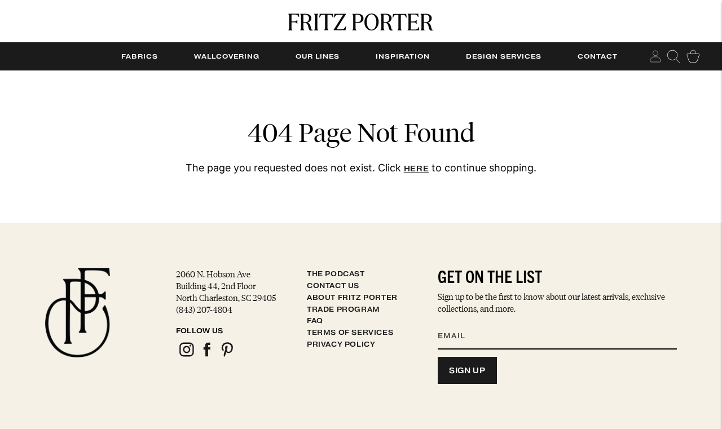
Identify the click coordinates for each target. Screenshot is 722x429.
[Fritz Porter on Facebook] (206, 355)
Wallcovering (226, 56)
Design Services (504, 56)
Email (458, 322)
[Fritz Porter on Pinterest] (227, 355)
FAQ (315, 320)
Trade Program (343, 309)
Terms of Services (350, 332)
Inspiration (403, 56)
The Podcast (336, 273)
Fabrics (139, 56)
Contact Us (333, 285)
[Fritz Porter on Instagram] (186, 355)
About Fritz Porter (352, 297)
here (416, 169)
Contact (598, 56)
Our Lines (318, 56)
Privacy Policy (341, 344)
